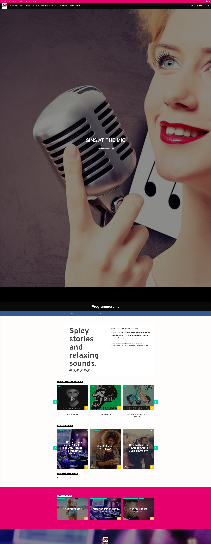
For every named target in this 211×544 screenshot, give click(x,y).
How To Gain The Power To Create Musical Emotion (138, 448)
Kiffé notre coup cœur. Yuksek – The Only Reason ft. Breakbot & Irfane (73, 448)
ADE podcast (73, 414)
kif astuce (61, 500)
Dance (125, 500)
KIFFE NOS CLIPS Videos (50, 6)
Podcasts (13, 1)
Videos (21, 1)
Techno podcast (105, 414)
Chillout (123, 329)
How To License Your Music (106, 448)
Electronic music (63, 430)
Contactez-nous (31, 1)
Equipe (5, 1)
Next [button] (156, 402)
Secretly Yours (138, 509)
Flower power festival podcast (138, 415)
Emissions (15, 6)
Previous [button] (55, 402)
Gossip (128, 329)
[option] (72, 403)
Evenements (76, 6)
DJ (124, 430)
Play (191, 6)
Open (201, 6)
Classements (26, 6)
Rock (132, 329)
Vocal (136, 329)
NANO (60, 466)
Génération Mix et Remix (98, 500)
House (60, 386)
